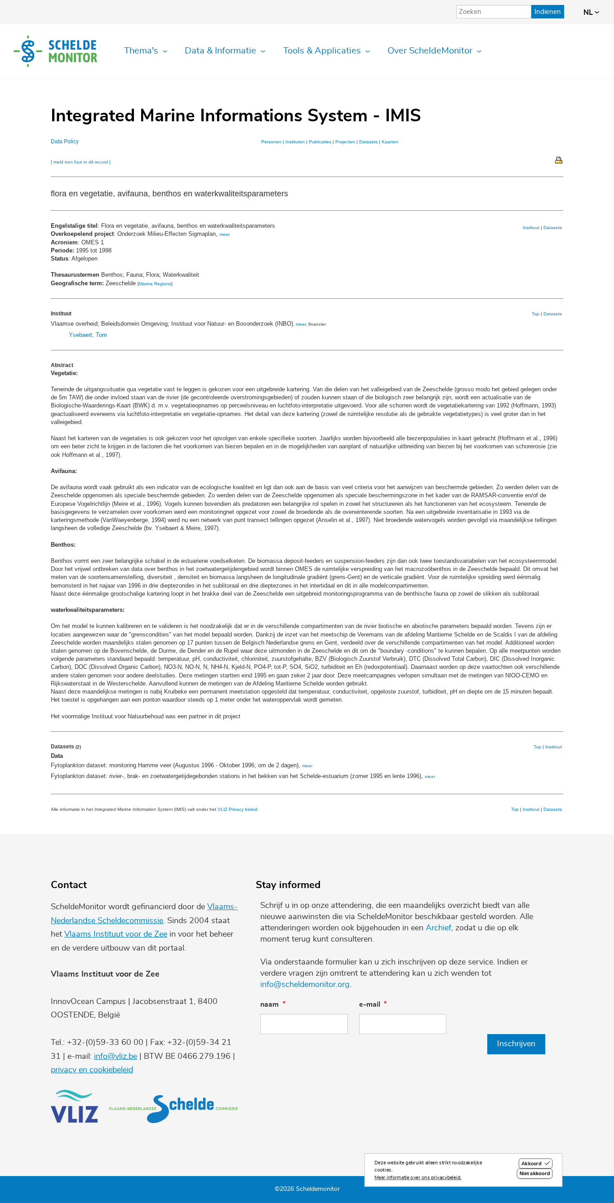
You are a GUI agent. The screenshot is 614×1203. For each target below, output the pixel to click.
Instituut (531, 227)
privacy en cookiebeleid (92, 1070)
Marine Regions (155, 283)
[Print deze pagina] (559, 159)
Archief (438, 928)
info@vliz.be (115, 1057)
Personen (271, 141)
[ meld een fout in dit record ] (81, 161)
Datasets (368, 141)
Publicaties (320, 141)
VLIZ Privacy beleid (238, 809)
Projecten (345, 141)
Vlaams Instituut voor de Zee (115, 934)
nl (589, 12)
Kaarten (390, 141)
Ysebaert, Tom (88, 335)
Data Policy (65, 141)
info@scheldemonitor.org (305, 985)
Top (535, 313)
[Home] (55, 51)
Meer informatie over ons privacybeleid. (418, 1177)
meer (224, 234)
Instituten (295, 141)
